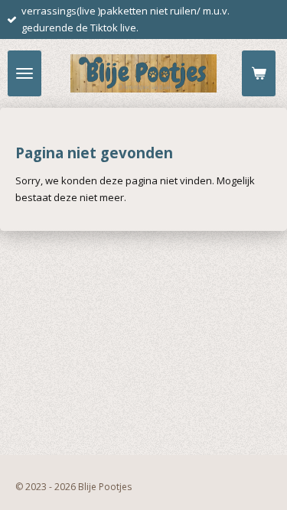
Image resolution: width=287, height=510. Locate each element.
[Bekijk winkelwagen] (259, 73)
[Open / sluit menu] (24, 73)
